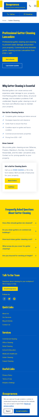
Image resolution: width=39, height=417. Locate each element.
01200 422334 (18, 170)
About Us (5, 313)
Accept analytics (22, 411)
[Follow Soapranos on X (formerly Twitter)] (9, 299)
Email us (29, 14)
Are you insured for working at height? (17, 256)
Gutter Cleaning (7, 357)
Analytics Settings (8, 383)
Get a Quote (10, 59)
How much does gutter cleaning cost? (17, 239)
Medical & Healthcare (9, 354)
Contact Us (6, 325)
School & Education (9, 350)
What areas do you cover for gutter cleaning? (16, 247)
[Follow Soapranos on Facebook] (4, 299)
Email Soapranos (10, 289)
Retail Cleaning (7, 346)
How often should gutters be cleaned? (17, 223)
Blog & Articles (7, 321)
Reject (8, 411)
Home (4, 20)
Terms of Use (7, 379)
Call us (12, 14)
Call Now (11, 187)
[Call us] (30, 6)
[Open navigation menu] (35, 6)
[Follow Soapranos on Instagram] (14, 299)
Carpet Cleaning (7, 361)
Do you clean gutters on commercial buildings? (16, 231)
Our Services (6, 317)
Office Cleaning (7, 342)
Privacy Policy (7, 375)
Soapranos (9, 393)
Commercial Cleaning (9, 339)
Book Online (12, 181)
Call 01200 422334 (12, 66)
